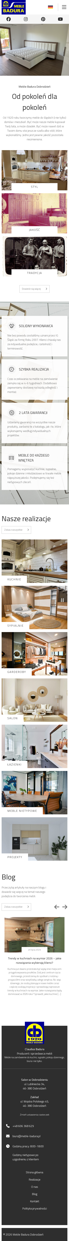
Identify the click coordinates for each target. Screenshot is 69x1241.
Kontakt (34, 1201)
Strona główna (34, 1172)
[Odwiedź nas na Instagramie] (26, 19)
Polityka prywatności (34, 1208)
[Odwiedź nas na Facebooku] (8, 19)
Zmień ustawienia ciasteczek (34, 1114)
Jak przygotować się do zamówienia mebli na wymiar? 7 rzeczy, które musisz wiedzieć (35, 960)
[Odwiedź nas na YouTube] (60, 19)
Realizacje (34, 1179)
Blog (34, 1194)
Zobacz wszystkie (13, 530)
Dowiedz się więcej (31, 289)
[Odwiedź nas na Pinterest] (43, 19)
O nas (34, 1187)
